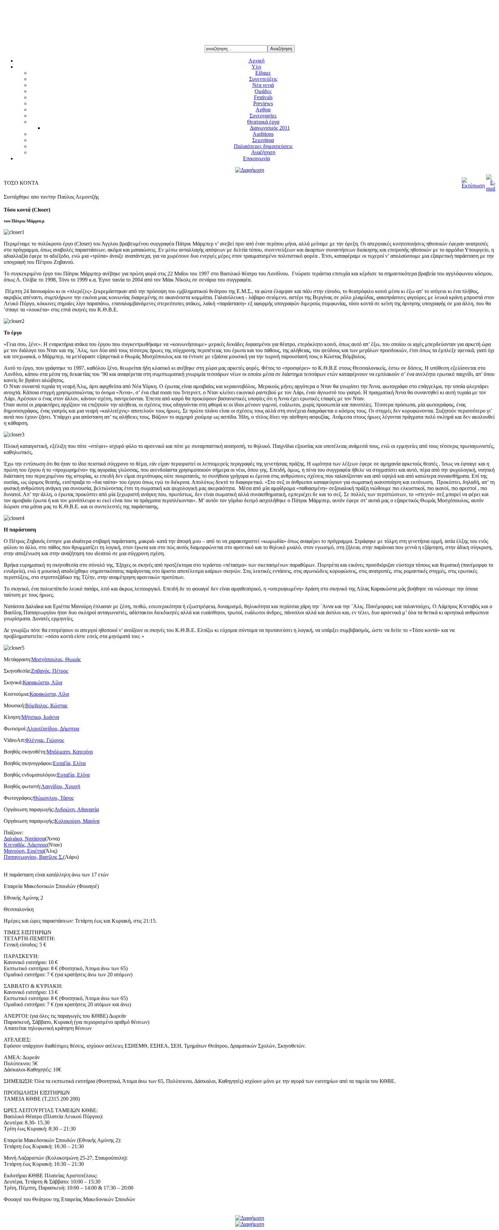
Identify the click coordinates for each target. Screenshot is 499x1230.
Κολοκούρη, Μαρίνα (76, 821)
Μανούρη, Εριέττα (24, 851)
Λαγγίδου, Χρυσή (60, 786)
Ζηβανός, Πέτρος (49, 671)
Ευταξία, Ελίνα (69, 763)
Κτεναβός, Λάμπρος (25, 845)
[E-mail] (490, 189)
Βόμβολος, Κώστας (46, 705)
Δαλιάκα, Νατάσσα (24, 839)
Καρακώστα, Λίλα (42, 682)
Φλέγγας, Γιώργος (44, 740)
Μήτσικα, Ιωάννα (40, 717)
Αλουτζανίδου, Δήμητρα (52, 728)
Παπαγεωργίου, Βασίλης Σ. (33, 857)
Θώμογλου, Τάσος (53, 798)
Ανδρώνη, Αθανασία (76, 809)
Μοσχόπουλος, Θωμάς (56, 659)
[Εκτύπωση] (473, 185)
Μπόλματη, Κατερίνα (70, 752)
